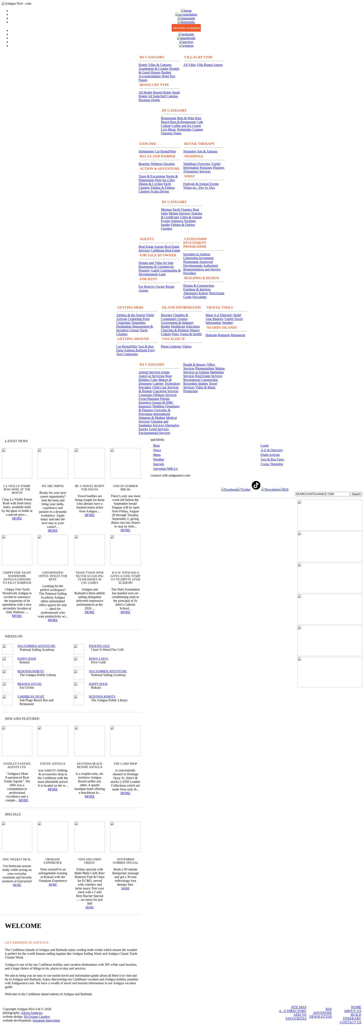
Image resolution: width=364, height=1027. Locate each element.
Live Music (168, 129)
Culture (166, 334)
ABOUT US (352, 1011)
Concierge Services (165, 391)
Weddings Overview (197, 164)
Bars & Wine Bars (189, 118)
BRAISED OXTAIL (29, 684)
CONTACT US (350, 1022)
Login (265, 445)
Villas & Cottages (159, 65)
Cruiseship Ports (139, 319)
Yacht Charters (182, 209)
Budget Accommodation (155, 74)
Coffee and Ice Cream (186, 125)
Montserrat (238, 335)
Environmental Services (154, 433)
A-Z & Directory (272, 450)
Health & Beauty (194, 364)
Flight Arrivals (270, 455)
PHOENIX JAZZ (99, 646)
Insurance (145, 406)
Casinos (197, 129)
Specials (158, 464)
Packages (206, 167)
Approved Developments (198, 263)
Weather (227, 322)
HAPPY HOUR (26, 658)
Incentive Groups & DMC (156, 402)
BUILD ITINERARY (352, 1016)
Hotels (143, 65)
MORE (17, 518)
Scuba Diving (160, 191)
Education (193, 326)
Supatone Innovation (46, 1020)
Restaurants (168, 118)
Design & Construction (198, 285)
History (195, 330)
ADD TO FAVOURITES (296, 1016)
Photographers (204, 368)
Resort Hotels (162, 92)
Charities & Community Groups (174, 317)
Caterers (158, 383)
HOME (356, 1007)
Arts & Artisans (207, 151)
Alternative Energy (196, 293)
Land (162, 274)
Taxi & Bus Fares (272, 459)
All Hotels (145, 92)
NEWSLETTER (320, 1016)
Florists (165, 398)
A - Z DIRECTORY (292, 1011)
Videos (186, 346)
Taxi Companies (127, 354)
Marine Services (179, 213)
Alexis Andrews (32, 1013)
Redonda (224, 335)
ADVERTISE (322, 1013)
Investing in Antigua (196, 254)
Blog (156, 445)
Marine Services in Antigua (204, 370)
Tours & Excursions (152, 176)
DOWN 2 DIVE (98, 658)
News (157, 450)
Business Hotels (149, 100)
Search (356, 494)
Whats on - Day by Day (199, 187)
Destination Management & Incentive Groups (134, 328)
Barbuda (211, 335)
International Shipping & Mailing (154, 415)
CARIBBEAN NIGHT (30, 696)
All (129, 814)
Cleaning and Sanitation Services (153, 423)
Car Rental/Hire (165, 151)
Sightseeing (146, 151)
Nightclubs (184, 129)
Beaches (144, 164)
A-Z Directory (223, 315)
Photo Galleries (171, 346)
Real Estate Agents (151, 246)
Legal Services (159, 429)
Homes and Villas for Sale (156, 263)
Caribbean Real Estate (165, 250)
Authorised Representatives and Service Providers (202, 269)
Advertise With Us (165, 468)
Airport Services (150, 372)
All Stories (126, 441)
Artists (165, 372)
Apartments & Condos (154, 68)
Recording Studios (195, 383)
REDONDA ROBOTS (30, 671)
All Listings (122, 636)
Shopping (189, 151)
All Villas (189, 65)
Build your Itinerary (223, 317)
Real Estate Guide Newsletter (203, 295)
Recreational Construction (200, 380)
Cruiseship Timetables (131, 322)
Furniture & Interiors (197, 289)
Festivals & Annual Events (201, 184)
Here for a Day (165, 180)
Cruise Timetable (272, 464)
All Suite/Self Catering (163, 96)
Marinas (166, 209)
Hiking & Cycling (151, 184)
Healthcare (178, 326)
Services (204, 171)
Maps (209, 315)
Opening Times (171, 133)
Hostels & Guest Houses (159, 70)
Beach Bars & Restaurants (178, 122)
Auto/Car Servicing (152, 376)
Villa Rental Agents (210, 65)
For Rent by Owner (152, 286)
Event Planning (149, 398)
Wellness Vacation (163, 164)
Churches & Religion (175, 330)
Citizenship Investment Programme (198, 260)
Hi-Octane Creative (37, 1016)
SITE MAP (298, 1007)
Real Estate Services (208, 376)
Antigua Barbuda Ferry (139, 350)
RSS (329, 1009)
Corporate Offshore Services (158, 395)
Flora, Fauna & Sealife (187, 334)
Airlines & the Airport (130, 315)
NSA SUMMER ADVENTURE (36, 646)
